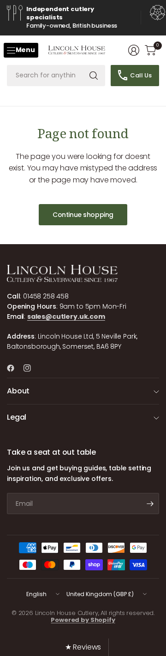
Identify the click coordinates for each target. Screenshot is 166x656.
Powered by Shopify (83, 619)
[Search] (93, 75)
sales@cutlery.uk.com (66, 316)
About (18, 391)
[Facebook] (14, 368)
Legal (16, 417)
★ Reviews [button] (83, 647)
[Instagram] (31, 368)
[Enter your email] (150, 503)
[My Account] (133, 50)
